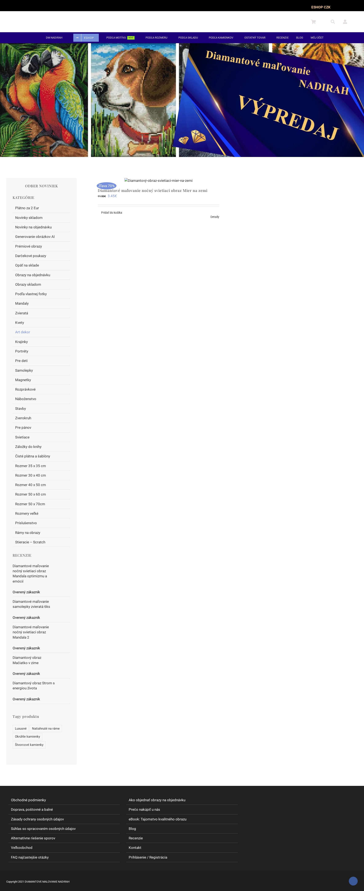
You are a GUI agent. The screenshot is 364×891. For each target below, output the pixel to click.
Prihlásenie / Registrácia (148, 857)
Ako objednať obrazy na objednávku (157, 800)
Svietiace (22, 437)
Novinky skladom (29, 218)
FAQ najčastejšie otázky (30, 857)
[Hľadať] (335, 22)
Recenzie (136, 838)
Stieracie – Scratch (30, 542)
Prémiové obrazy (28, 246)
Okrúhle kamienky (27, 736)
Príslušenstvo (26, 523)
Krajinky (21, 342)
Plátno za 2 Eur (27, 208)
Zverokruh (23, 418)
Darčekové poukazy (30, 256)
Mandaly (22, 303)
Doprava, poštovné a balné (32, 810)
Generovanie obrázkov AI (35, 236)
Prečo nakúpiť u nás (144, 810)
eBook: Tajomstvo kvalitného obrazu (157, 819)
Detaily (214, 216)
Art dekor (22, 332)
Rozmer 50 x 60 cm (30, 494)
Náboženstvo (25, 399)
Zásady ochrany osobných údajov (37, 819)
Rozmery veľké (26, 513)
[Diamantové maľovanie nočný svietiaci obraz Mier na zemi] (158, 180)
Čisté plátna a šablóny (32, 456)
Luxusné (21, 728)
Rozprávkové (25, 389)
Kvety (19, 322)
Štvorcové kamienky (29, 745)
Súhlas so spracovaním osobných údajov (43, 829)
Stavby (20, 408)
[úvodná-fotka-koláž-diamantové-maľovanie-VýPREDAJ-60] (182, 45)
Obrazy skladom (28, 284)
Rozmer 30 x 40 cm (30, 475)
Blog (132, 829)
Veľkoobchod (21, 848)
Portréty (21, 351)
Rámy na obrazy (27, 533)
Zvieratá (21, 313)
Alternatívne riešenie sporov (33, 838)
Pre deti (21, 361)
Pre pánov (23, 427)
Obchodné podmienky (28, 800)
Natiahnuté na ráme (46, 728)
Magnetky (23, 380)
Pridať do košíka (111, 212)
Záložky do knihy (28, 447)
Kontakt (135, 848)
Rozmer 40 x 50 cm (30, 485)
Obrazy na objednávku (32, 275)
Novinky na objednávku (33, 227)
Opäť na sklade (27, 265)
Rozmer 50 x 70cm (30, 504)
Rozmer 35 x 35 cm (30, 466)
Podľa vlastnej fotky (31, 294)
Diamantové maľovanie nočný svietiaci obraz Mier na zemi (152, 190)
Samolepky (24, 370)
